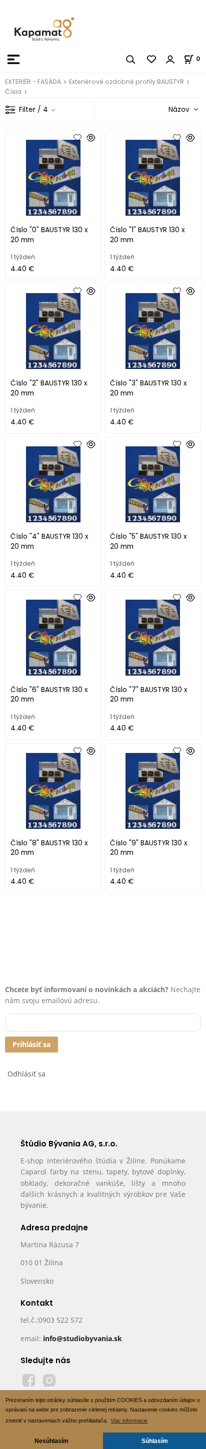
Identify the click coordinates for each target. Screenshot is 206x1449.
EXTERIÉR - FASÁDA (33, 81)
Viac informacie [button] (129, 1421)
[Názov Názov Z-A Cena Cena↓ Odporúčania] (169, 109)
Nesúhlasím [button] (51, 1441)
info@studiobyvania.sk (82, 1338)
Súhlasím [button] (155, 1441)
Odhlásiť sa (27, 1074)
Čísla (13, 91)
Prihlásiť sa (31, 1044)
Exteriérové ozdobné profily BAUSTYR (126, 81)
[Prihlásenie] (171, 59)
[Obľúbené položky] (152, 59)
